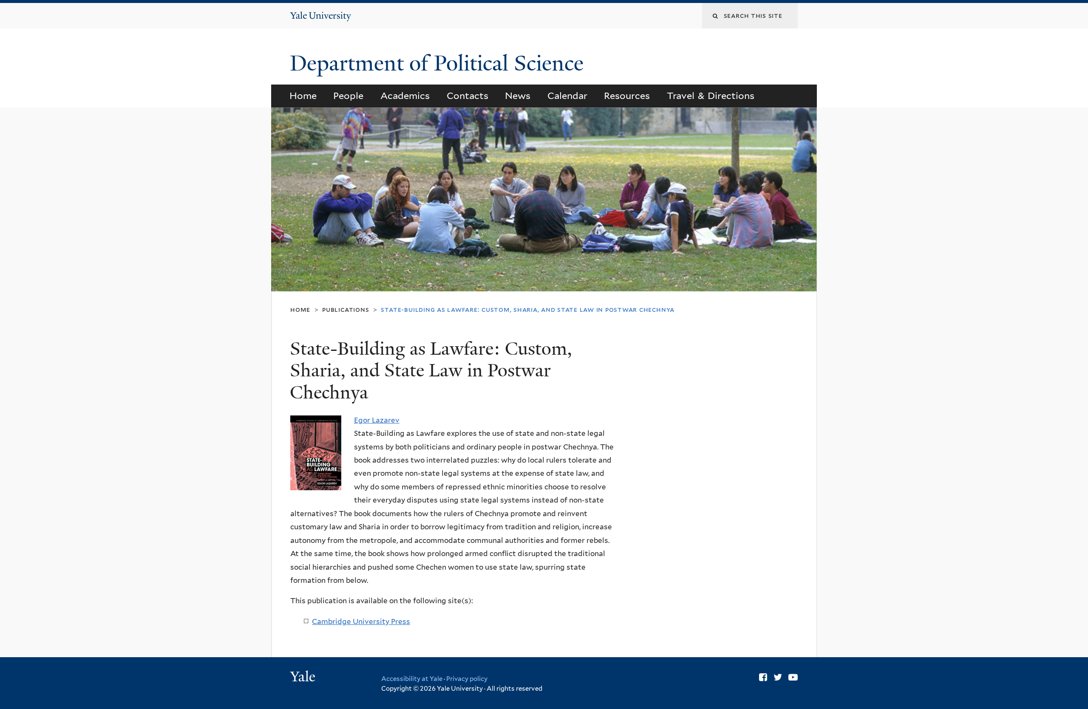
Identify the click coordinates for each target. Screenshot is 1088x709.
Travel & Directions (711, 95)
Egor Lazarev (377, 420)
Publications (345, 309)
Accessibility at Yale (411, 679)
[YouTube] (793, 677)
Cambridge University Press (361, 621)
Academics (405, 95)
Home (303, 95)
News (517, 95)
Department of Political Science (439, 63)
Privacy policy (466, 679)
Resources (627, 95)
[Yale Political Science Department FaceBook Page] (763, 677)
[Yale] (303, 677)
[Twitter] (778, 677)
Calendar (567, 95)
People (348, 95)
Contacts (467, 95)
